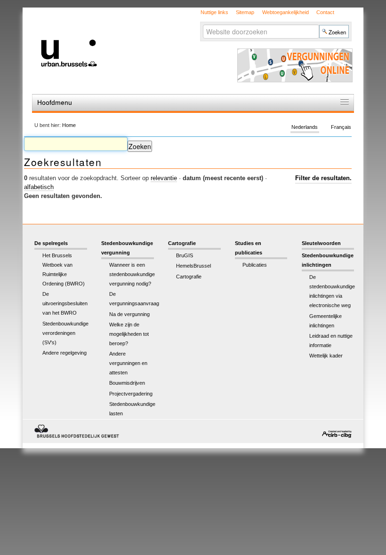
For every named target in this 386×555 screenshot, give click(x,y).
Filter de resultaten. (323, 178)
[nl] (126, 37)
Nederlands (304, 127)
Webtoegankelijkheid (285, 12)
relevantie (164, 178)
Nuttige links (214, 12)
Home (69, 125)
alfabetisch (39, 186)
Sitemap (245, 12)
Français (341, 127)
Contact (325, 12)
